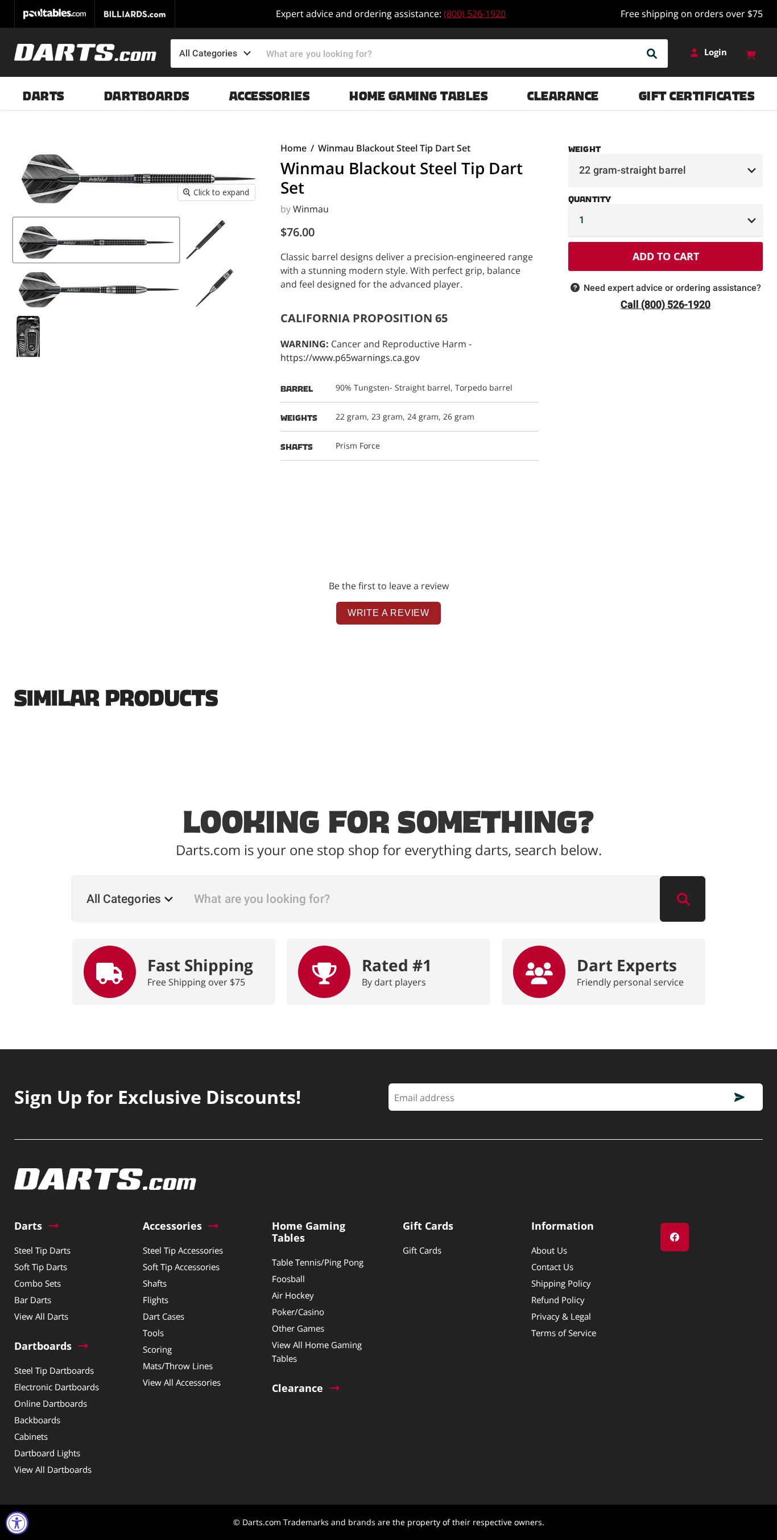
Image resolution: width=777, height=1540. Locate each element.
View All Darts (41, 1316)
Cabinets (31, 1436)
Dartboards (146, 93)
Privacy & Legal (561, 1316)
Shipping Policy (561, 1283)
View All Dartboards (53, 1469)
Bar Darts (32, 1299)
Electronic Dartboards (56, 1387)
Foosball (288, 1278)
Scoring (157, 1349)
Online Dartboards (50, 1403)
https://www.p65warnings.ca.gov (350, 357)
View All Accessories (182, 1382)
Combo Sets (37, 1283)
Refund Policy (558, 1299)
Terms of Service (563, 1332)
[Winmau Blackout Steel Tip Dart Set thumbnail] (96, 239)
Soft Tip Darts (40, 1266)
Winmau (311, 209)
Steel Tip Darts (42, 1250)
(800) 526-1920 (475, 13)
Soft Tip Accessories (181, 1266)
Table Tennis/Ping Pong (317, 1262)
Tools (153, 1332)
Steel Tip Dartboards (54, 1370)
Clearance (563, 93)
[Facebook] (674, 1237)
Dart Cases (163, 1316)
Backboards (37, 1420)
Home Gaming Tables (418, 93)
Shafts (155, 1283)
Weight (584, 147)
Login (715, 52)
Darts (43, 93)
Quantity (589, 197)
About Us (549, 1250)
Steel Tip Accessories (183, 1250)
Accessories (269, 93)
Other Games (298, 1328)
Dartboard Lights (47, 1453)
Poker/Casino (298, 1311)
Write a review (388, 613)
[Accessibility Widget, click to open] (17, 1523)
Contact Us (552, 1266)
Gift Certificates (697, 93)
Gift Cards (422, 1250)
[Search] (652, 53)
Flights (155, 1299)
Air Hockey (293, 1295)
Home (293, 148)
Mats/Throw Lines (178, 1365)
